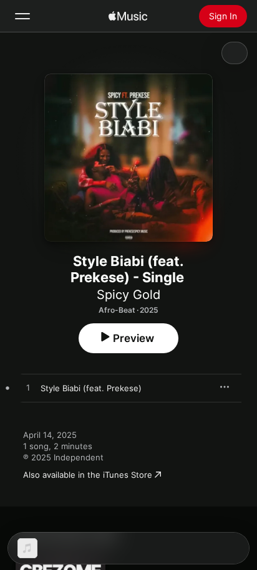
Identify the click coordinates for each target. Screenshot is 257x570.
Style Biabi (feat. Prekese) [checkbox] (91, 388)
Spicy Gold (128, 294)
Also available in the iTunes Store (87, 475)
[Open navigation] (22, 16)
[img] (128, 16)
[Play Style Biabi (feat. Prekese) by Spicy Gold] (28, 388)
